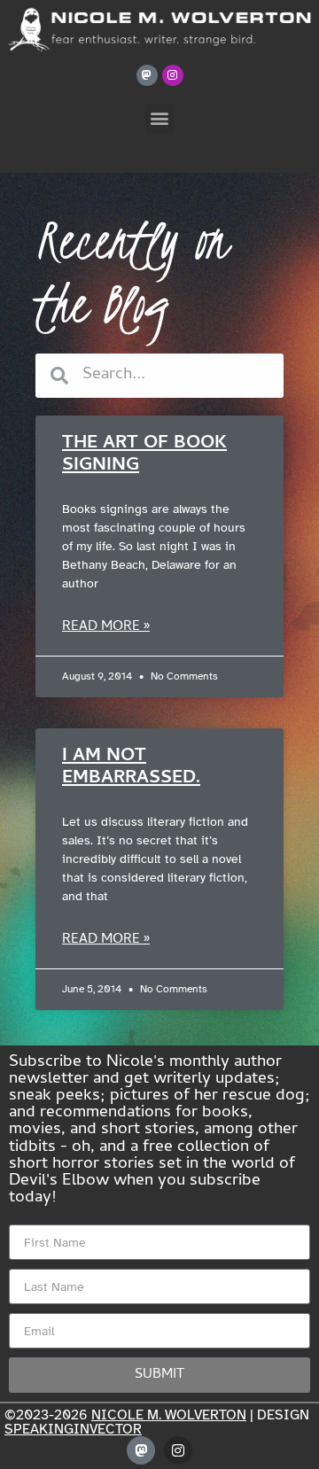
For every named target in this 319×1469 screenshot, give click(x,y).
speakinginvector (73, 1429)
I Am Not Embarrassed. (131, 768)
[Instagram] (172, 75)
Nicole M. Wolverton (168, 1415)
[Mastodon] (147, 75)
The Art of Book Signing (144, 455)
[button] (160, 118)
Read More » (106, 627)
